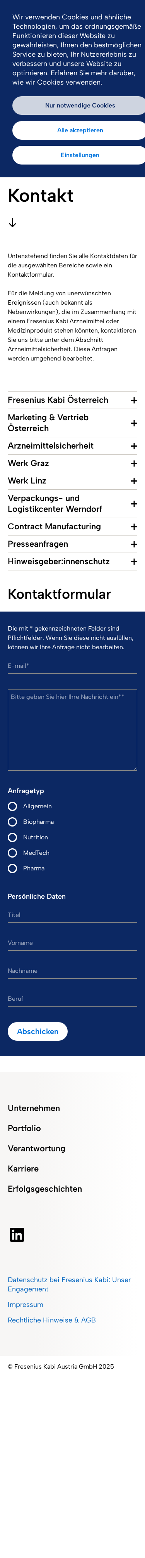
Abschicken (37, 1031)
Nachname (23, 970)
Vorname (20, 942)
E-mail (17, 665)
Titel (14, 915)
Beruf (15, 998)
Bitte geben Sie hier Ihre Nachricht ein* (66, 696)
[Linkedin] (17, 1234)
